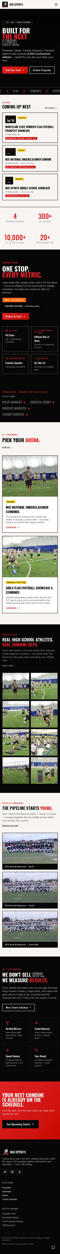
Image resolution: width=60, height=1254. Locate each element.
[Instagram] (12, 1172)
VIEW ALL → (7, 447)
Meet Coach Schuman (17, 1007)
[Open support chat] (53, 1247)
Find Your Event (13, 70)
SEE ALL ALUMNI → (9, 396)
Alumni (5, 1195)
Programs (6, 1187)
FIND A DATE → (9, 665)
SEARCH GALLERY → (11, 825)
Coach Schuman (9, 1199)
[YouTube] (5, 1172)
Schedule (6, 1191)
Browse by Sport (14, 316)
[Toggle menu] (56, 4)
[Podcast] (19, 1172)
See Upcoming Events (18, 1124)
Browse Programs (42, 70)
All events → (51, 107)
